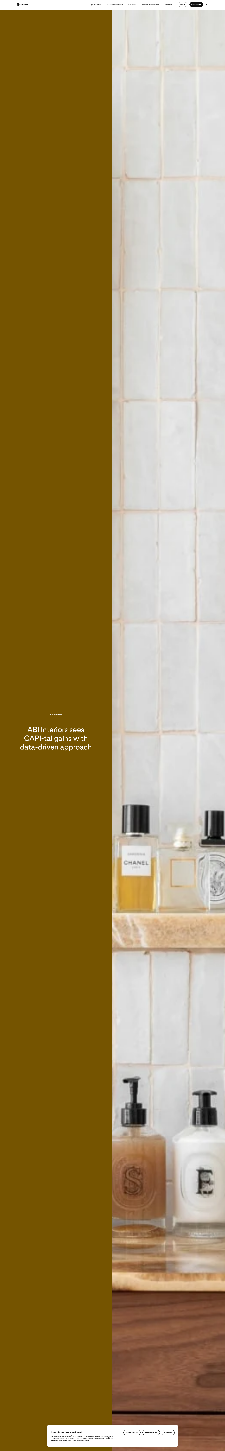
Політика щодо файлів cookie (76, 1440)
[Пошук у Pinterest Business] (207, 4)
